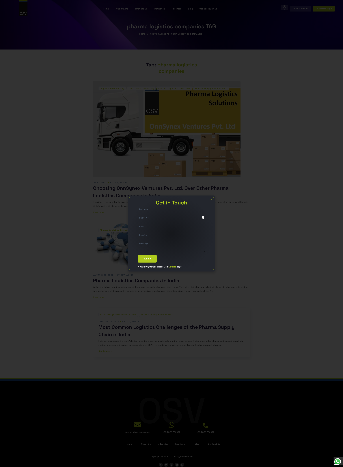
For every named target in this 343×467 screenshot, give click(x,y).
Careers (172, 266)
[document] (171, 233)
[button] (211, 199)
